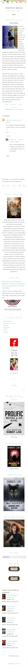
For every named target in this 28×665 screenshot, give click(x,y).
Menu (14, 14)
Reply (7, 132)
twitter (20, 104)
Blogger (17, 656)
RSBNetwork (6, 327)
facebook (13, 104)
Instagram (5, 325)
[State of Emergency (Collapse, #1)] (4, 597)
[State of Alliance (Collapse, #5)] (4, 632)
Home (14, 185)
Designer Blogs (17, 663)
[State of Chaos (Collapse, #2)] (4, 608)
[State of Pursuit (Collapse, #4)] (4, 620)
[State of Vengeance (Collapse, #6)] (4, 643)
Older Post (22, 185)
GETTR (5, 330)
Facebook (5, 332)
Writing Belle (14, 7)
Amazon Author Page (8, 323)
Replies (9, 136)
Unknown (8, 120)
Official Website (7, 321)
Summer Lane (13, 139)
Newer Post (6, 185)
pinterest (14, 107)
